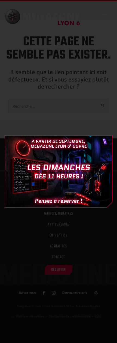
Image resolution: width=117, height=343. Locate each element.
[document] (58, 171)
